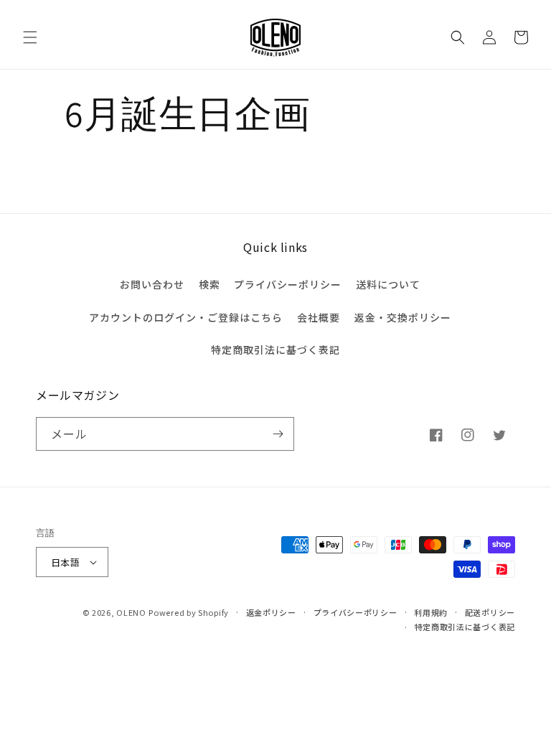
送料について (388, 284)
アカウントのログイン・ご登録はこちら (186, 317)
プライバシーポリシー (288, 284)
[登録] (277, 434)
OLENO (131, 612)
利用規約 (431, 612)
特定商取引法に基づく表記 (275, 349)
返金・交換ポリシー (402, 317)
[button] (30, 37)
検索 (209, 284)
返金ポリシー (271, 612)
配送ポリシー (490, 612)
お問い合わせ (152, 284)
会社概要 (318, 317)
